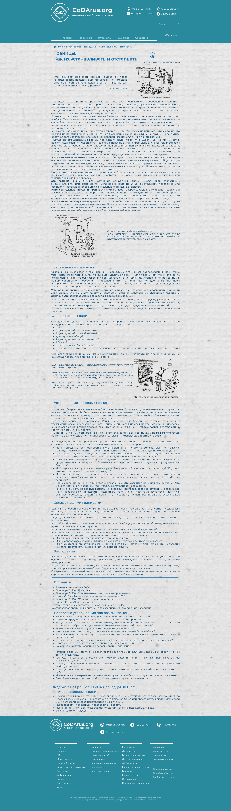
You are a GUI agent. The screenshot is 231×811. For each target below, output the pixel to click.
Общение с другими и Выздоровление (102, 599)
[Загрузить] (152, 55)
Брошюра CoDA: (66, 599)
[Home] (55, 47)
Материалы (74, 46)
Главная (62, 46)
